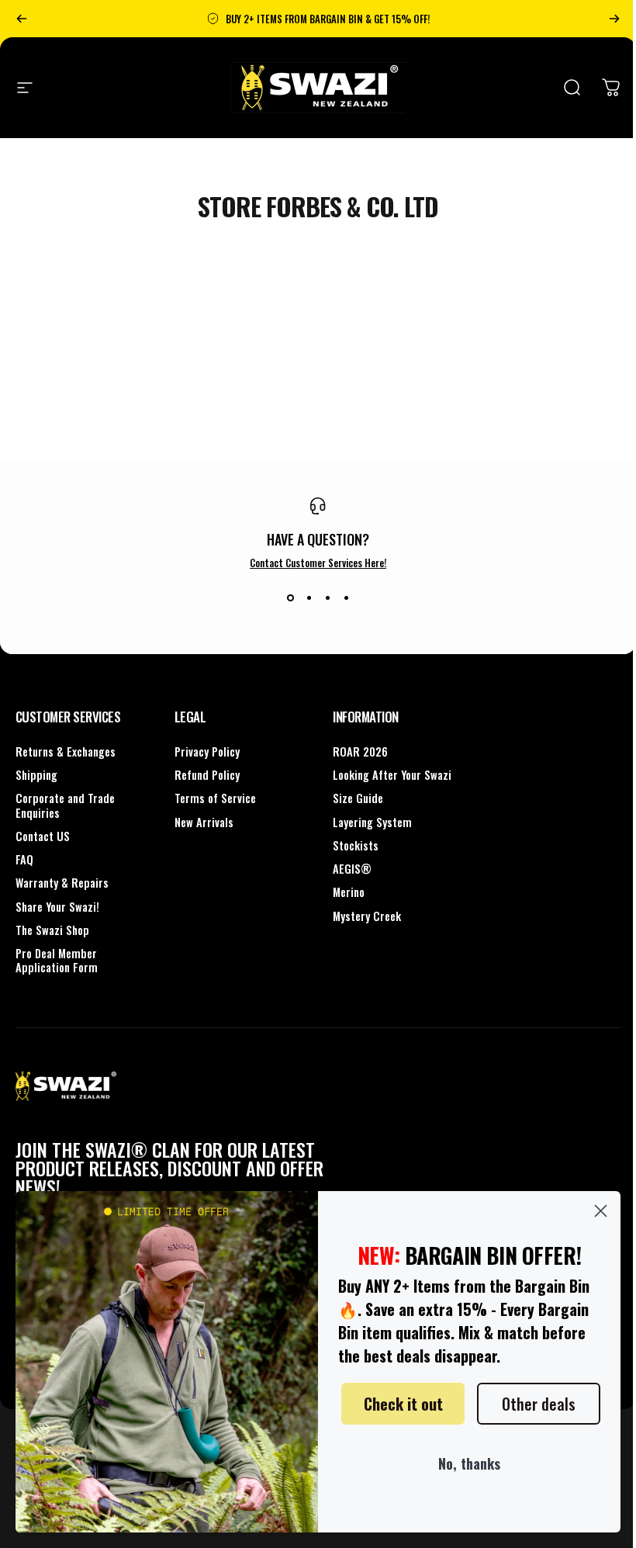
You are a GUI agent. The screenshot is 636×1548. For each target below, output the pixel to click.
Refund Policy (207, 775)
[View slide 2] (308, 598)
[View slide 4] (346, 598)
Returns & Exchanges (66, 752)
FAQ (24, 860)
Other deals (539, 1403)
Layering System (372, 822)
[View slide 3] (327, 598)
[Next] (614, 18)
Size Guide (358, 798)
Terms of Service (215, 798)
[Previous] (22, 18)
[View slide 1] (290, 598)
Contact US (43, 836)
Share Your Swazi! (57, 907)
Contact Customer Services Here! (318, 562)
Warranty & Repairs (62, 883)
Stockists (355, 846)
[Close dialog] (600, 1210)
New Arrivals (204, 822)
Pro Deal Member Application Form (57, 961)
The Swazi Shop (52, 930)
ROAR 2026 (360, 752)
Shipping (36, 775)
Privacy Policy (207, 752)
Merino (349, 892)
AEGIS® (352, 869)
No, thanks (469, 1463)
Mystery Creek (367, 916)
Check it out (403, 1403)
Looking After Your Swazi (392, 775)
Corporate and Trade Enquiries (65, 805)
